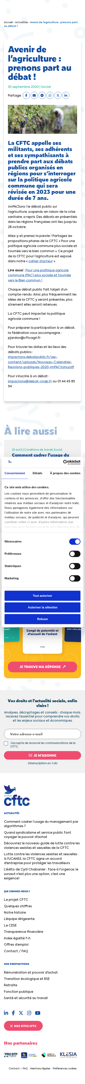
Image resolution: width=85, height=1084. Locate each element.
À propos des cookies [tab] (65, 473)
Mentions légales (40, 1069)
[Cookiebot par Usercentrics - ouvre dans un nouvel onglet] (63, 462)
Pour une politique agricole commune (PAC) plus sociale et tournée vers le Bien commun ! (39, 275)
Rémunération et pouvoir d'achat (31, 972)
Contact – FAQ (18, 1069)
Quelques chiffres (18, 906)
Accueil (8, 22)
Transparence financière (23, 932)
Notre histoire (15, 912)
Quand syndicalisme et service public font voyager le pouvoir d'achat (37, 835)
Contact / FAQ (16, 951)
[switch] (74, 554)
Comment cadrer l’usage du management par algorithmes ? (41, 824)
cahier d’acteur (40, 261)
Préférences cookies (64, 1069)
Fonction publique (18, 992)
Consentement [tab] (15, 473)
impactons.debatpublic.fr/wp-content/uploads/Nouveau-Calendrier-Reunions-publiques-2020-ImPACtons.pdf (41, 362)
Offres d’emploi (16, 944)
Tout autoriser (42, 595)
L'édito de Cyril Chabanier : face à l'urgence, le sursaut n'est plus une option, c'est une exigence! (41, 874)
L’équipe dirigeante (19, 919)
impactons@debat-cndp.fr (30, 381)
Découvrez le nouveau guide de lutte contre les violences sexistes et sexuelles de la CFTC (42, 845)
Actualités (21, 22)
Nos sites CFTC (24, 1026)
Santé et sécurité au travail (26, 998)
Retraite (10, 985)
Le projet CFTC (16, 900)
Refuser (42, 619)
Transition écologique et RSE (27, 979)
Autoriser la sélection (42, 607)
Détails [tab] (37, 473)
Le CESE (10, 925)
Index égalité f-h (17, 938)
